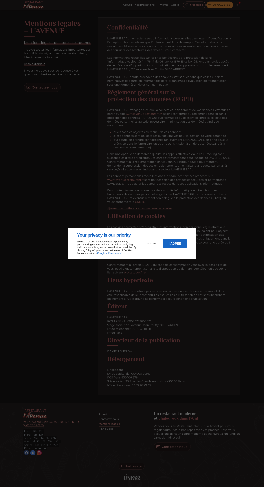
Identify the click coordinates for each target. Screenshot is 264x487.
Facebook (113, 253)
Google (101, 253)
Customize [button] (151, 243)
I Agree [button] (175, 243)
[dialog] (132, 243)
